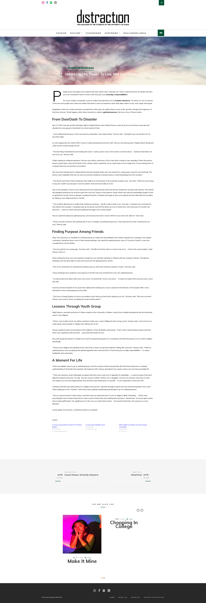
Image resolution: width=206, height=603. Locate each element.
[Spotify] (51, 2)
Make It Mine (82, 561)
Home (112, 597)
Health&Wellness (134, 33)
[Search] (161, 2)
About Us (122, 597)
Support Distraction (154, 597)
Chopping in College (124, 524)
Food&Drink (93, 33)
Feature (75, 33)
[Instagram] (43, 2)
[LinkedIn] (55, 2)
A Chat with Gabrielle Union (95, 425)
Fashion (61, 33)
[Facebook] (47, 2)
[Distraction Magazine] (103, 18)
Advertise (135, 597)
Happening (111, 33)
